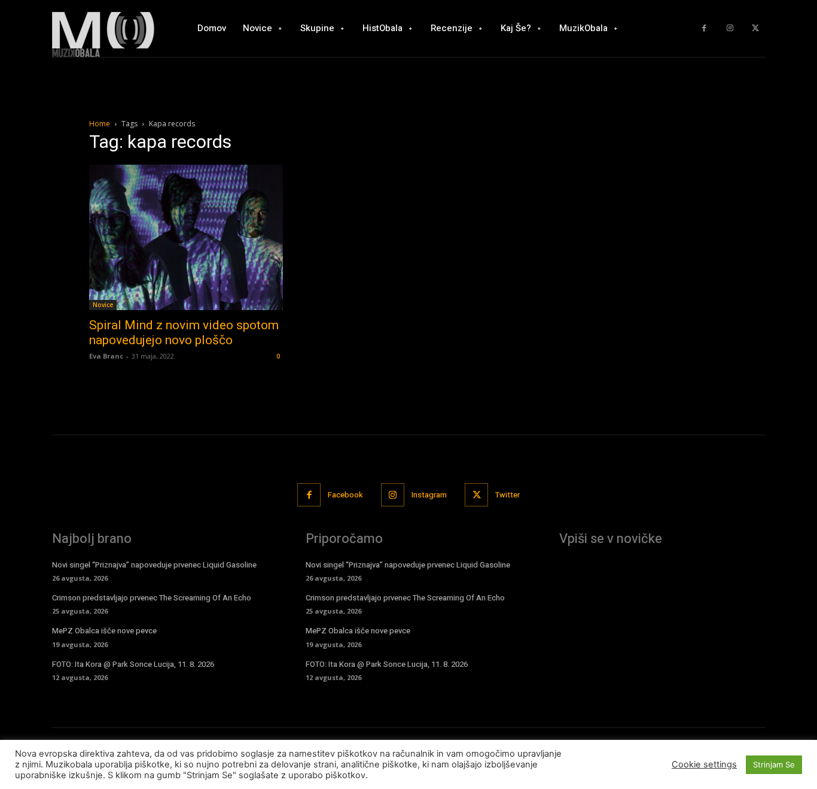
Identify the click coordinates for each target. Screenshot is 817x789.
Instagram (429, 494)
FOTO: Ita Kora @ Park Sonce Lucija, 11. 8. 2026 (133, 664)
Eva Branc (106, 355)
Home (99, 124)
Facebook (345, 494)
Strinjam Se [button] (774, 764)
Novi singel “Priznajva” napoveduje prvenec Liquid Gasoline (154, 564)
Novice (103, 305)
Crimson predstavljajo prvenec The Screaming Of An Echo (151, 597)
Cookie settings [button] (704, 764)
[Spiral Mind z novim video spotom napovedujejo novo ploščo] (186, 237)
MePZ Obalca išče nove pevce (104, 630)
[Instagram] (730, 28)
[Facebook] (704, 28)
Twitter (507, 494)
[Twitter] (755, 28)
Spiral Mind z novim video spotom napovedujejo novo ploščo (184, 332)
